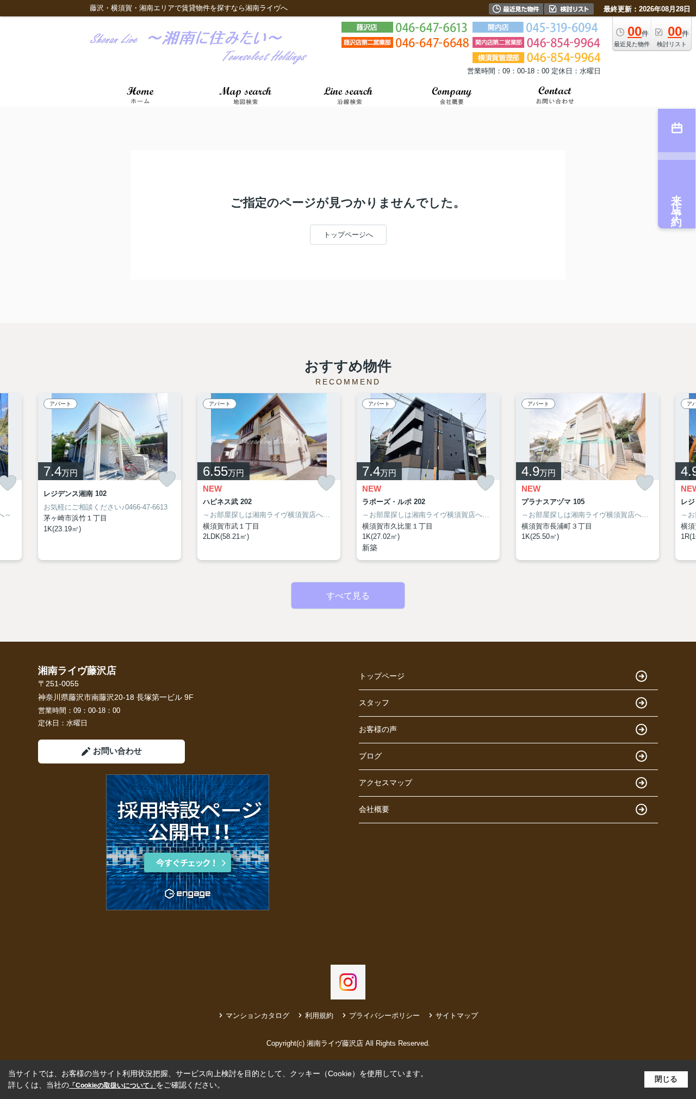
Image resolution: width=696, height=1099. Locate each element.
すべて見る (348, 595)
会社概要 (374, 809)
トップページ (382, 676)
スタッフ (374, 702)
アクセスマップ (385, 782)
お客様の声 (378, 729)
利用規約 (319, 1015)
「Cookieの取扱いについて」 (112, 1085)
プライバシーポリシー (384, 1015)
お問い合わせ (117, 750)
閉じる (666, 1079)
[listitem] (109, 476)
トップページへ (348, 235)
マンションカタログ (257, 1015)
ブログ (370, 756)
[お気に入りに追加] (167, 479)
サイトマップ (457, 1015)
